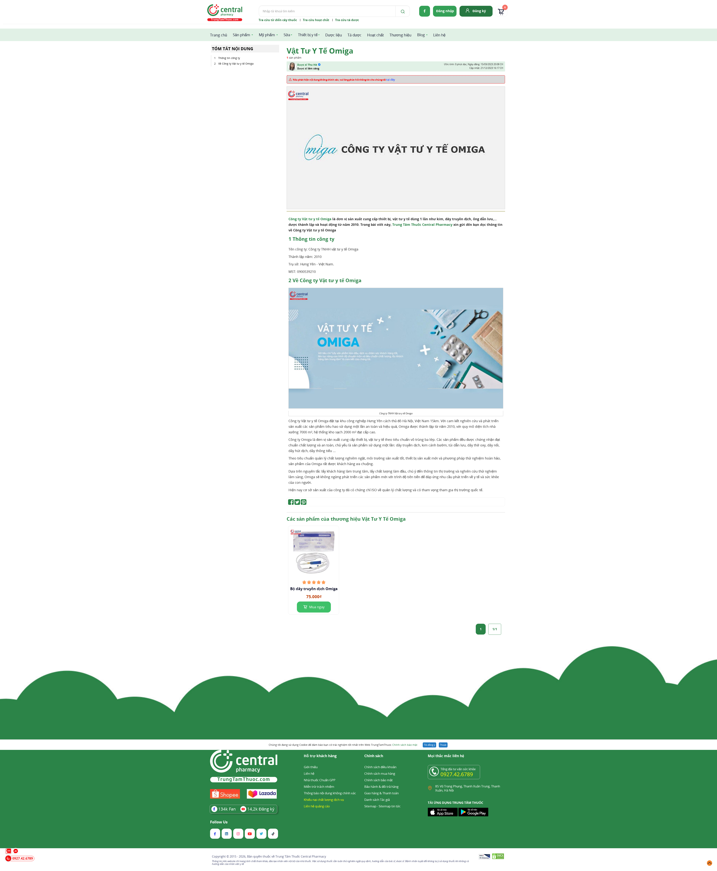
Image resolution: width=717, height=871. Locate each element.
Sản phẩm (241, 34)
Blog (421, 34)
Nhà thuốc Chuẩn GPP (319, 780)
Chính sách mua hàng (379, 773)
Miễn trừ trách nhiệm (319, 786)
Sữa (287, 34)
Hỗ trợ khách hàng (320, 756)
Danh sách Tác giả (377, 799)
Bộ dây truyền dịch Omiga (314, 588)
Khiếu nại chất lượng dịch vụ (324, 799)
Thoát (443, 745)
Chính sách (373, 756)
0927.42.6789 (456, 774)
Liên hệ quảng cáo (317, 806)
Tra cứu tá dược (347, 20)
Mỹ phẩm (267, 34)
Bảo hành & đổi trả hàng (381, 786)
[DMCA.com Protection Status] (498, 857)
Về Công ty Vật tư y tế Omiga (236, 63)
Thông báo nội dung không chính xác (330, 793)
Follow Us (219, 822)
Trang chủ (218, 35)
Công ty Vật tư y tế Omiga (309, 219)
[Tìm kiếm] (402, 11)
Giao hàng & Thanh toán (381, 793)
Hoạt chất (375, 35)
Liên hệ (439, 35)
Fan (227, 809)
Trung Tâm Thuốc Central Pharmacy (422, 224)
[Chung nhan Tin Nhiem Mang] (484, 857)
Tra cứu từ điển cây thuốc (278, 20)
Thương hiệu (400, 35)
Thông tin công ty (229, 58)
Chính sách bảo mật (404, 745)
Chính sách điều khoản (380, 767)
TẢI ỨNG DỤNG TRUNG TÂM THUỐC (455, 803)
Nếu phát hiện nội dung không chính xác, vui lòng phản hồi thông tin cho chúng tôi (344, 79)
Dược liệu (333, 35)
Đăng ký (479, 11)
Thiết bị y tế (308, 34)
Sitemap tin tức (390, 806)
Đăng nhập (445, 11)
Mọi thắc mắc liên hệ (446, 756)
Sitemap (370, 806)
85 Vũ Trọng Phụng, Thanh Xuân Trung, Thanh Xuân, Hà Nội (467, 788)
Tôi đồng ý (429, 745)
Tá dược (354, 35)
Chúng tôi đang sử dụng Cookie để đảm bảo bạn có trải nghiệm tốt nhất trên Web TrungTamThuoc (343, 745)
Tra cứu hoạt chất (316, 20)
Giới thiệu (311, 767)
